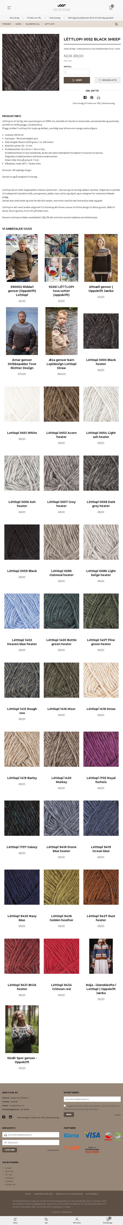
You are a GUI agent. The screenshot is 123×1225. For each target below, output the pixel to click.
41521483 (14, 1101)
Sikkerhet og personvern (69, 1194)
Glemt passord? (53, 1150)
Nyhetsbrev (92, 1194)
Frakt (28, 1194)
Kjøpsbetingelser (43, 1194)
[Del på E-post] (98, 98)
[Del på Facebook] (85, 98)
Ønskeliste (109, 80)
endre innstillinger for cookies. (59, 1207)
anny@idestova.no (16, 1105)
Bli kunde (9, 1171)
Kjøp (79, 80)
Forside (8, 1168)
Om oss (8, 1174)
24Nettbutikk (67, 1212)
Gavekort (9, 1181)
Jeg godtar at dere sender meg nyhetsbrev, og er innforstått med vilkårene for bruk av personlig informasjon (91, 1108)
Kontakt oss (10, 1184)
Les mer (118, 1115)
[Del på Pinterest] (91, 98)
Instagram (9, 1178)
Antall (68, 66)
